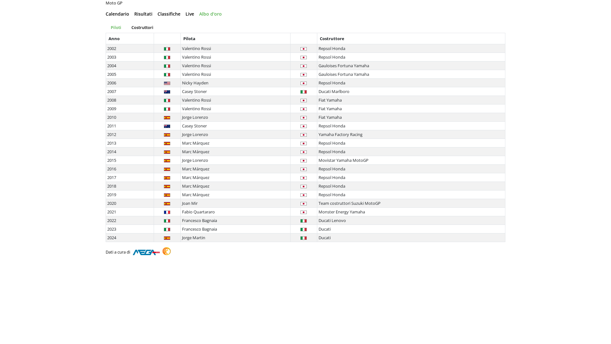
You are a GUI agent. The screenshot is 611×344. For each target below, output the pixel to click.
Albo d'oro (210, 14)
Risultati (143, 14)
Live (190, 14)
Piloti (116, 27)
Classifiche (169, 14)
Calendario (117, 14)
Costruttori (142, 27)
